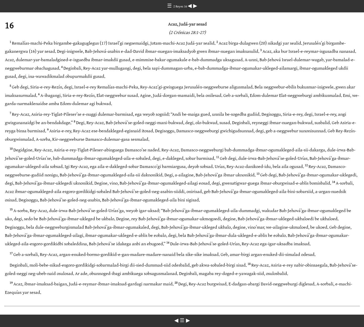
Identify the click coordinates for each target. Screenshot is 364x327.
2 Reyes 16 (180, 6)
